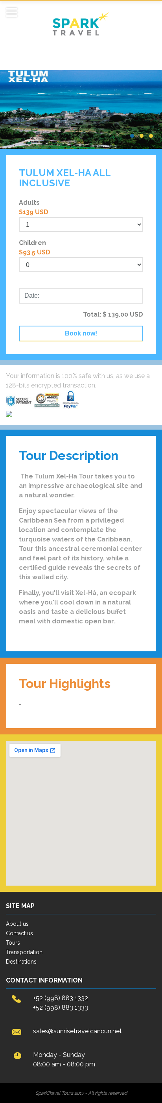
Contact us (19, 933)
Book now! (81, 333)
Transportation (24, 952)
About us (17, 924)
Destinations (21, 961)
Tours (13, 943)
